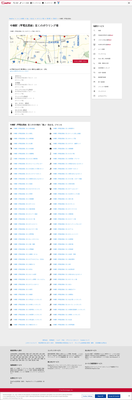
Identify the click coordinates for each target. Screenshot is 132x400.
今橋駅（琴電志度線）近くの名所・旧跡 (64, 254)
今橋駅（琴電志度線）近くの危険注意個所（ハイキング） (69, 309)
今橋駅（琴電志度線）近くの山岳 (62, 319)
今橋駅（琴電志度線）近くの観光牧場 (24, 209)
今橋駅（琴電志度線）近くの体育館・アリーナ (66, 158)
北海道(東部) (14, 354)
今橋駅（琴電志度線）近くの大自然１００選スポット (29, 168)
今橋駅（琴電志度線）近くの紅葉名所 (63, 269)
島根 (22, 358)
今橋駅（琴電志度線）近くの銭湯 (23, 294)
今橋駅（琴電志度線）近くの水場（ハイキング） (27, 304)
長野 (17, 357)
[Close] (129, 396)
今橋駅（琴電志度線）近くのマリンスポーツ (26, 284)
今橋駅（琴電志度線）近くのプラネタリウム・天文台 (29, 259)
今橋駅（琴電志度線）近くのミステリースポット (27, 173)
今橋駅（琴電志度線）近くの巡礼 (23, 133)
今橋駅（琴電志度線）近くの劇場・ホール (25, 254)
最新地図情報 (51, 354)
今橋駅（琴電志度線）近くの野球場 (24, 234)
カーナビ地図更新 (61, 357)
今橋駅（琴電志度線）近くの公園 (23, 143)
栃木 (15, 355)
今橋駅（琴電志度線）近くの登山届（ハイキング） (28, 319)
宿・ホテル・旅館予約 (73, 357)
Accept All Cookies (114, 396)
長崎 (20, 360)
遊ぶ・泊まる (30, 18)
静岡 (23, 357)
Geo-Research (113, 357)
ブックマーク (34, 371)
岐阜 (20, 357)
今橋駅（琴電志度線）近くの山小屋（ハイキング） (67, 299)
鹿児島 (33, 360)
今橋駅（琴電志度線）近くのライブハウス (65, 209)
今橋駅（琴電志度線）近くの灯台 (23, 269)
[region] (49, 49)
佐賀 (17, 360)
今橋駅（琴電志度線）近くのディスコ (24, 204)
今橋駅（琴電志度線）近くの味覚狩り (63, 128)
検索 (11, 368)
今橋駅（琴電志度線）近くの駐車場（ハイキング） (28, 309)
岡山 (26, 358)
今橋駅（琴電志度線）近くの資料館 (63, 239)
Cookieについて (84, 340)
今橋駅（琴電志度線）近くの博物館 (24, 249)
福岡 (13, 360)
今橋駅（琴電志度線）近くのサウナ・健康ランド (67, 143)
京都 (39, 357)
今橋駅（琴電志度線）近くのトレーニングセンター (28, 163)
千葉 (24, 355)
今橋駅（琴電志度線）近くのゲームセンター (65, 189)
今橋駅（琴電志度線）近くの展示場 (63, 244)
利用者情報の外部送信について (64, 343)
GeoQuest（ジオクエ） (54, 368)
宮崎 (29, 360)
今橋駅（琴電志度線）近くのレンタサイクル (26, 239)
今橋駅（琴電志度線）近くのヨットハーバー (65, 234)
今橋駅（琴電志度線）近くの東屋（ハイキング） (67, 314)
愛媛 (42, 358)
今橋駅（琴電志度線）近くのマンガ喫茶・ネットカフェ (29, 279)
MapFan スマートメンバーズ (93, 367)
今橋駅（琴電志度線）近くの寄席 (23, 194)
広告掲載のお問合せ (101, 343)
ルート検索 (17, 368)
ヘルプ (58, 340)
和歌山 (15, 358)
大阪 (36, 357)
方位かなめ (74, 367)
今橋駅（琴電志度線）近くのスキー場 (24, 219)
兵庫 (42, 357)
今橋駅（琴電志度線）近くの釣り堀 (63, 199)
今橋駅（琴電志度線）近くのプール (63, 229)
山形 (40, 354)
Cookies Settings (87, 396)
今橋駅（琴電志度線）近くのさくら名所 (25, 274)
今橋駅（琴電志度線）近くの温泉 (23, 184)
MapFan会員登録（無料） (17, 381)
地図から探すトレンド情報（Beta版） (66, 354)
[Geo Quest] (58, 3)
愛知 (26, 357)
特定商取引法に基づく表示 (46, 343)
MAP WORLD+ (97, 357)
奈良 (11, 358)
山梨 (13, 357)
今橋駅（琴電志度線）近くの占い (62, 284)
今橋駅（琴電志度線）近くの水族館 (24, 148)
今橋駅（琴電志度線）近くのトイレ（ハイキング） (67, 304)
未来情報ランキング (23, 370)
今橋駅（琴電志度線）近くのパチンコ (63, 204)
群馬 (18, 355)
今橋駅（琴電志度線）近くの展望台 (63, 294)
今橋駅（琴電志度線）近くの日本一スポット (65, 168)
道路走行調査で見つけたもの (66, 355)
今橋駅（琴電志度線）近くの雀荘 (23, 289)
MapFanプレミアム (53, 365)
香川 (38, 358)
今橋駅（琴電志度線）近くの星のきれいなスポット (67, 173)
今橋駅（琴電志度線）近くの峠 (62, 264)
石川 (42, 355)
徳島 (35, 358)
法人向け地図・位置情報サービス (94, 354)
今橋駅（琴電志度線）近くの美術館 (63, 249)
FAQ (63, 340)
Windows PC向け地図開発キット (99, 355)
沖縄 (37, 360)
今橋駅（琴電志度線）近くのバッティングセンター (67, 224)
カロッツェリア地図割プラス (110, 367)
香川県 (48, 18)
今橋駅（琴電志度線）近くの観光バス (24, 264)
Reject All (100, 396)
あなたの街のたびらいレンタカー (19, 71)
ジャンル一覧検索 (24, 371)
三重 (29, 357)
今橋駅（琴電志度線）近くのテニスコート (25, 224)
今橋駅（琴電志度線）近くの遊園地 (24, 153)
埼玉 (21, 355)
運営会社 (45, 340)
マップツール (24, 368)
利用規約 (51, 340)
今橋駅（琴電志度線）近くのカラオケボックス (27, 189)
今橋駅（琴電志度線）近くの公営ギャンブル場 (66, 194)
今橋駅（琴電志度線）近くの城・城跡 (24, 244)
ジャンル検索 (20, 18)
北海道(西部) (21, 354)
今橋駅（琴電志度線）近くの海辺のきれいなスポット (68, 163)
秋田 (37, 354)
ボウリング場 (40, 18)
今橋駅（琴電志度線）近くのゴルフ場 (63, 153)
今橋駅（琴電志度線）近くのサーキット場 (65, 279)
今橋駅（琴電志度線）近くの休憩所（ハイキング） (28, 314)
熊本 (23, 360)
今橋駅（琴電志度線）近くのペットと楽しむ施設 (67, 133)
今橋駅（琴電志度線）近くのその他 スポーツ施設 (67, 178)
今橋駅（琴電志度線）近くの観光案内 (63, 259)
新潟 (35, 355)
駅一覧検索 (15, 371)
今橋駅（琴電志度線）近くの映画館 (24, 138)
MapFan (11, 18)
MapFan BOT (62, 367)
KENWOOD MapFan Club (92, 368)
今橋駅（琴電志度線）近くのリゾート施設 (25, 214)
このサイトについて (31, 343)
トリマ (69, 367)
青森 (27, 354)
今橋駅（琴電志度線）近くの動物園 (63, 148)
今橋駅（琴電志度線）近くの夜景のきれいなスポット (29, 178)
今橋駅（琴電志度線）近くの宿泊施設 (24, 128)
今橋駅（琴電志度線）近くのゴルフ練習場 (25, 158)
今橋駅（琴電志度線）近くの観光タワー (64, 289)
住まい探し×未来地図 (35, 368)
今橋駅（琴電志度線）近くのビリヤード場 (25, 229)
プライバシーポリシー (72, 340)
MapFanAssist (54, 367)
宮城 (34, 354)
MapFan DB (112, 355)
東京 (27, 355)
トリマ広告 (105, 357)
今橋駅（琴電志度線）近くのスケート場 (64, 219)
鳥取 (19, 358)
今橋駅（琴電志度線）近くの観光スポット (25, 324)
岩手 (30, 354)
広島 (29, 358)
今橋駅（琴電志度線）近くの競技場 (63, 214)
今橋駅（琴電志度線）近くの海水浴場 (63, 184)
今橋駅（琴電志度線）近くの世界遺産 (63, 324)
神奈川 (31, 355)
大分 (26, 360)
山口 (32, 358)
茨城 (11, 355)
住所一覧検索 (33, 370)
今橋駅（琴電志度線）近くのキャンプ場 (64, 138)
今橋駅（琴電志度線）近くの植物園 (24, 199)
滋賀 (33, 357)
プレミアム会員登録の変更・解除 (84, 343)
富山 (38, 355)
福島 (43, 354)
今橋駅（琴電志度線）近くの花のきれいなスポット (67, 274)
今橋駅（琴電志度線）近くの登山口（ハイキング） (28, 299)
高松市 (55, 18)
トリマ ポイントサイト (68, 368)
